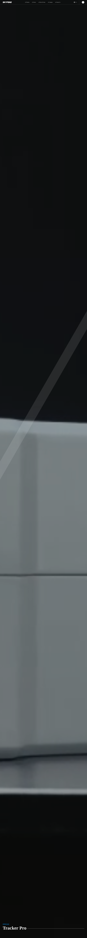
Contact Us (58, 2)
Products (27, 2)
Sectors (34, 2)
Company (51, 2)
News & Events (42, 2)
